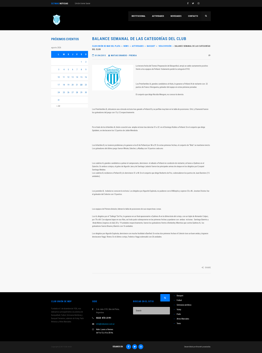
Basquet (180, 295)
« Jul (58, 106)
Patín (179, 314)
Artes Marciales (183, 319)
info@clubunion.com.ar (105, 324)
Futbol (179, 300)
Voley (179, 309)
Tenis (179, 323)
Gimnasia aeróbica (184, 305)
